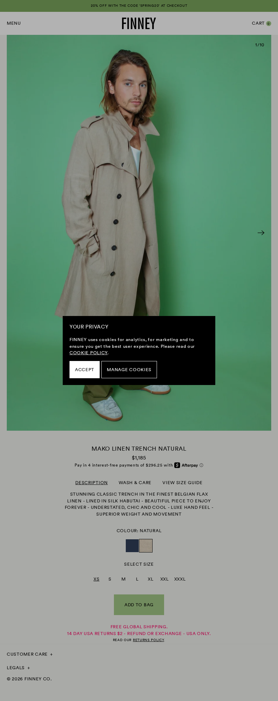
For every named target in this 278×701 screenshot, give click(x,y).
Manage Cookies (129, 369)
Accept (84, 369)
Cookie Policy (88, 352)
